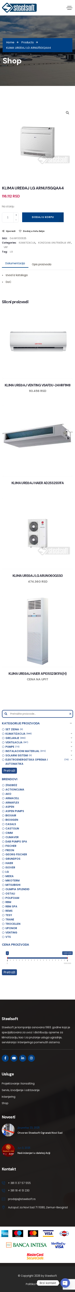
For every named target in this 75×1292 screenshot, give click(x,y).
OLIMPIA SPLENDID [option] (17, 889)
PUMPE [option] (11, 747)
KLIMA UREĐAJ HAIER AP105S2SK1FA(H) (37, 673)
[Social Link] (5, 1058)
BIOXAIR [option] (10, 815)
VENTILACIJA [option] (16, 742)
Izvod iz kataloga (17, 275)
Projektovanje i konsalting (18, 1083)
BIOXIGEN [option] (11, 820)
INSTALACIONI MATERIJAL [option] (25, 751)
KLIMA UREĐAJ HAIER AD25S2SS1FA (38, 483)
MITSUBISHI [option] (12, 885)
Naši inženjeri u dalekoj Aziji (33, 1153)
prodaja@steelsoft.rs (22, 1199)
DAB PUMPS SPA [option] (16, 841)
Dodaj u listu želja (33, 231)
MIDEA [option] (9, 876)
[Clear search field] (71, 714)
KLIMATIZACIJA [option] (18, 734)
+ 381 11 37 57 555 (19, 1183)
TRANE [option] (9, 919)
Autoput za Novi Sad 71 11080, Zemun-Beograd (38, 1207)
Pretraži (9, 770)
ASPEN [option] (9, 807)
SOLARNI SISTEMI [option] (18, 755)
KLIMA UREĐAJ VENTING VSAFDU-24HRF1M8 (37, 385)
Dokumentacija (15, 263)
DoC (8, 282)
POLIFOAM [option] (12, 898)
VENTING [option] (11, 932)
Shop (5, 1103)
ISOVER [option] (10, 867)
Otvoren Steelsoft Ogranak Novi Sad (39, 1133)
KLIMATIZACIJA (27, 242)
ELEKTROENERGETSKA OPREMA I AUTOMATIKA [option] (36, 762)
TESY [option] (8, 915)
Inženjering (8, 1097)
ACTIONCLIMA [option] (14, 789)
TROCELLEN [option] (12, 924)
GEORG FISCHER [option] (16, 854)
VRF (6, 247)
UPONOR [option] (11, 928)
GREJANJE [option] (15, 738)
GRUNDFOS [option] (12, 859)
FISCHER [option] (10, 846)
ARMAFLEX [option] (12, 802)
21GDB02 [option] (11, 785)
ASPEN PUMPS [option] (14, 811)
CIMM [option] (9, 833)
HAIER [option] (9, 863)
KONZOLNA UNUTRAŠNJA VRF (54, 242)
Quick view (41, 377)
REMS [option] (9, 911)
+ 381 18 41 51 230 (18, 1190)
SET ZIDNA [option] (13, 729)
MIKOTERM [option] (12, 880)
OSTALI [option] (10, 893)
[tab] (15, 263)
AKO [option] (8, 794)
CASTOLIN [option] (12, 828)
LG (11, 251)
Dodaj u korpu (43, 217)
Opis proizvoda (41, 264)
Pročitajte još (47, 377)
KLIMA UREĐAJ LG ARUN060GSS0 (38, 576)
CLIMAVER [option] (12, 837)
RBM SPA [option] (11, 906)
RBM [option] (8, 902)
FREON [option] (9, 850)
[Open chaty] (65, 1283)
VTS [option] (8, 937)
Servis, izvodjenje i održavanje (21, 1090)
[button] (37, 723)
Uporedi (11, 231)
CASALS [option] (10, 824)
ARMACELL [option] (12, 798)
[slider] (7, 958)
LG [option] (7, 872)
